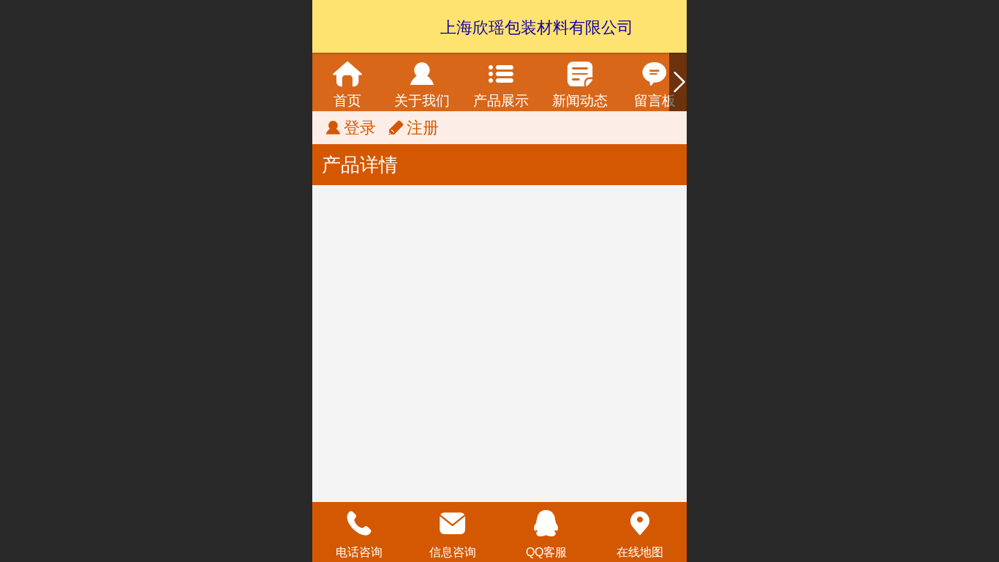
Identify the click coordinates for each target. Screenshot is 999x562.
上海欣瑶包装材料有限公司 (536, 27)
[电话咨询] (359, 523)
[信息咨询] (452, 523)
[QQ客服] (546, 523)
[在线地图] (640, 523)
